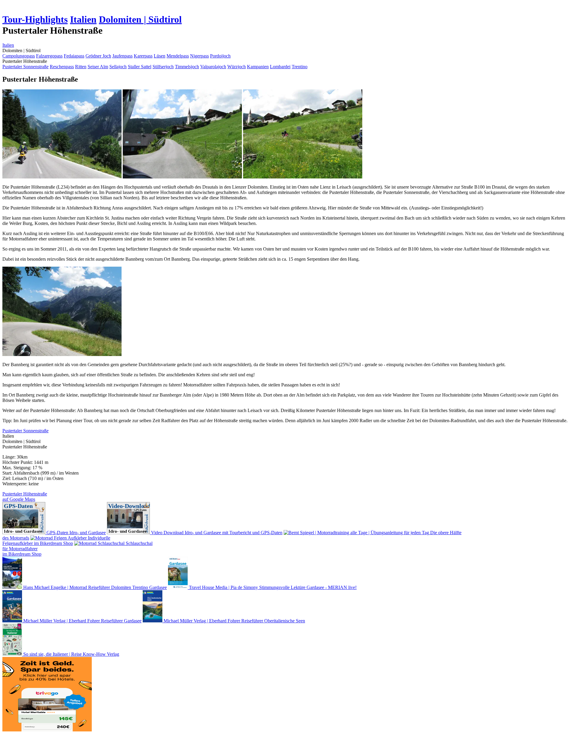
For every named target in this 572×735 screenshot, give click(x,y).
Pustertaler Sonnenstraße (25, 66)
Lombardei (280, 66)
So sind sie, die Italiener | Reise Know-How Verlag (70, 654)
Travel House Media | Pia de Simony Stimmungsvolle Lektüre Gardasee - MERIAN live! (272, 587)
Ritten (80, 66)
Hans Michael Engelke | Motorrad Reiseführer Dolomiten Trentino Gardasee (94, 587)
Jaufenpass (122, 55)
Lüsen (159, 55)
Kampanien (258, 66)
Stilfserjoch (163, 66)
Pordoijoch (220, 55)
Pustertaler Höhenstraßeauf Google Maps (24, 496)
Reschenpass (62, 66)
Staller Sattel (139, 66)
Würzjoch (236, 66)
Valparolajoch (213, 66)
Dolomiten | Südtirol (140, 19)
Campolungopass (18, 55)
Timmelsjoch (187, 66)
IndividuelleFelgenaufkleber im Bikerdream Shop (56, 540)
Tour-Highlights (35, 19)
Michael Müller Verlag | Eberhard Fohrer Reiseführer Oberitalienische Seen (233, 620)
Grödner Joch (98, 55)
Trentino (299, 66)
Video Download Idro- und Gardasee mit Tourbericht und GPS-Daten (216, 532)
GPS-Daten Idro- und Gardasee (75, 532)
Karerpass (143, 55)
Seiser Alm (98, 66)
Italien (83, 19)
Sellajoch (118, 66)
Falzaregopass (49, 55)
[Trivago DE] (47, 729)
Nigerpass (199, 55)
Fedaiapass (74, 55)
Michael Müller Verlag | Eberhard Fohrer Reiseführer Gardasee (82, 620)
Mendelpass (178, 55)
